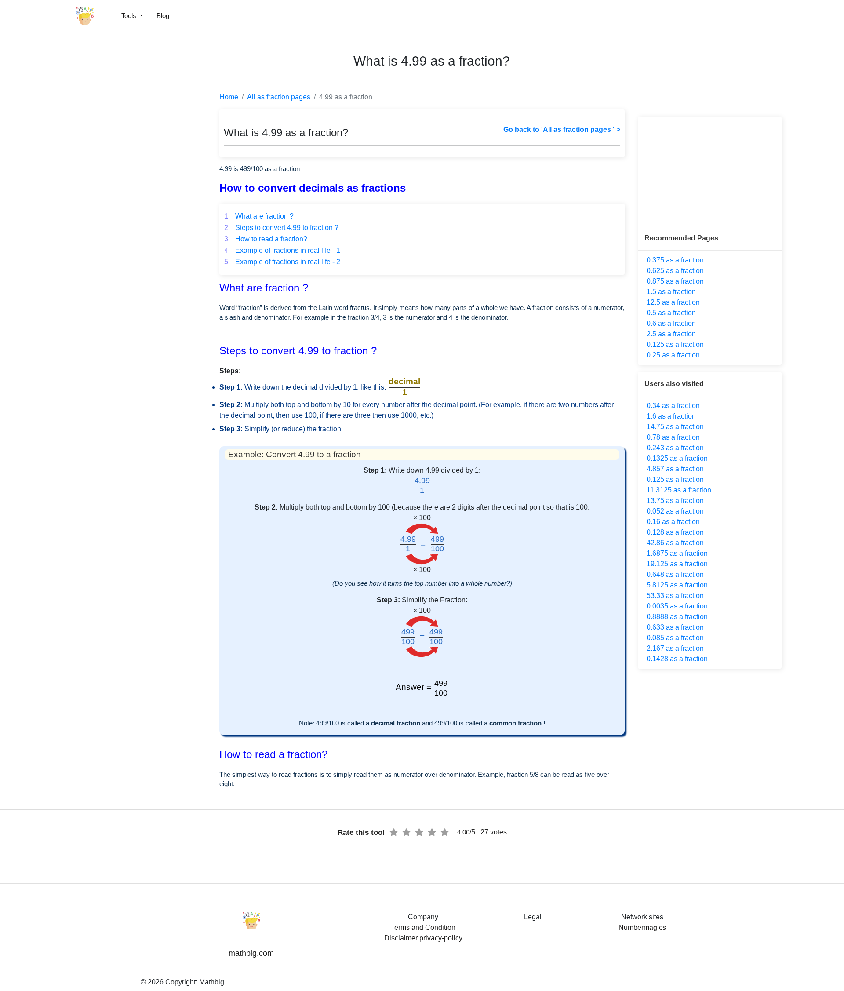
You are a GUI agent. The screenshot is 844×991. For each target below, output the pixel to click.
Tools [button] (129, 15)
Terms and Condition (423, 927)
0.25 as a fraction (673, 355)
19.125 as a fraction (677, 564)
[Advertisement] (46, 211)
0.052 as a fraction (675, 511)
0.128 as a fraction (675, 532)
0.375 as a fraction (675, 260)
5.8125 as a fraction (677, 585)
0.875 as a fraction (675, 281)
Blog (162, 15)
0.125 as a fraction (675, 344)
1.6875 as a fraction (677, 553)
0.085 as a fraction (675, 637)
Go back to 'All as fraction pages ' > (561, 129)
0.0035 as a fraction (677, 606)
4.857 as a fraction (675, 469)
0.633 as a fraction (675, 627)
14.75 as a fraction (675, 426)
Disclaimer (401, 938)
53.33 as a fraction (675, 595)
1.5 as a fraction (671, 291)
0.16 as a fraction (673, 521)
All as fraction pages (278, 97)
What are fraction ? (259, 216)
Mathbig (211, 982)
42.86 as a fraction (675, 543)
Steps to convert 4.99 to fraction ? (281, 227)
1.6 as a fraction (671, 416)
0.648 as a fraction (675, 574)
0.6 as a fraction (671, 323)
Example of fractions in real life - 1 (282, 250)
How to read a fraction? (265, 239)
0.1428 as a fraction (677, 659)
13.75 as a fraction (675, 500)
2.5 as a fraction (671, 334)
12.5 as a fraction (673, 302)
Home (228, 97)
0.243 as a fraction (675, 448)
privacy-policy (440, 938)
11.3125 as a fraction (679, 490)
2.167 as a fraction (675, 648)
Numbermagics (642, 927)
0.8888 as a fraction (677, 616)
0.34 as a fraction (673, 405)
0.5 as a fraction (671, 313)
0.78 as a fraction (673, 437)
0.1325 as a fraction (677, 458)
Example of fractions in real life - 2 (282, 262)
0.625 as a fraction (675, 270)
